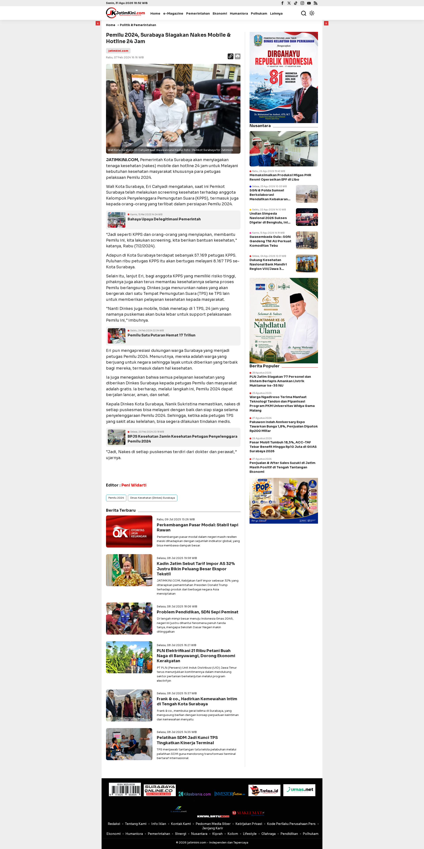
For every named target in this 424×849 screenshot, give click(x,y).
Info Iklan (158, 824)
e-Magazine (173, 13)
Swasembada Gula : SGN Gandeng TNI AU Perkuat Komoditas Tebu (270, 241)
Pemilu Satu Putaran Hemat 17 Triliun (161, 335)
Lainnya (276, 13)
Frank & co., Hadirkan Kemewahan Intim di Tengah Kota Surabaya (197, 701)
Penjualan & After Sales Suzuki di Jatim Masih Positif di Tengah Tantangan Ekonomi (282, 467)
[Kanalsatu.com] (213, 816)
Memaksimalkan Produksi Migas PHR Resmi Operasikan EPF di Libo (280, 177)
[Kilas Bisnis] (195, 794)
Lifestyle (250, 834)
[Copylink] (230, 57)
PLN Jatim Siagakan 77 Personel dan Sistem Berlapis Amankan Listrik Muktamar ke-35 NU (280, 381)
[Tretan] (264, 790)
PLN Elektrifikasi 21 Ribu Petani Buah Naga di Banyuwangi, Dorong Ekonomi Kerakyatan (196, 656)
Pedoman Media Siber (213, 824)
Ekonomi (220, 13)
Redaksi (114, 824)
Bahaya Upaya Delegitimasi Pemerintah (164, 219)
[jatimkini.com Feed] (315, 4)
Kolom (232, 834)
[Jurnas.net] (299, 790)
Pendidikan (289, 834)
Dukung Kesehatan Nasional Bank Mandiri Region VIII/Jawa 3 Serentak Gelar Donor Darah (268, 269)
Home (155, 13)
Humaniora (239, 13)
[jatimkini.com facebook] (282, 4)
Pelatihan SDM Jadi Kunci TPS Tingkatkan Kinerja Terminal (187, 740)
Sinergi (180, 834)
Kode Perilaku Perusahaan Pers (291, 824)
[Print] (237, 57)
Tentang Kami (135, 824)
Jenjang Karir (212, 828)
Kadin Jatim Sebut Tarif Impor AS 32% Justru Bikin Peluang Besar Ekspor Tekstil (196, 568)
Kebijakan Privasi (248, 824)
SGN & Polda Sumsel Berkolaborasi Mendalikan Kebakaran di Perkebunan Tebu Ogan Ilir (269, 199)
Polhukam (259, 13)
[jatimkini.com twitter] (289, 4)
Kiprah (217, 834)
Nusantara (199, 834)
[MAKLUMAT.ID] (248, 813)
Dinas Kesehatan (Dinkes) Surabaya (152, 497)
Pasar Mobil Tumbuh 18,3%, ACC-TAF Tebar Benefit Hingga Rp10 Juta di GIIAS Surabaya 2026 (283, 446)
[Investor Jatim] (230, 794)
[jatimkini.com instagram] (302, 4)
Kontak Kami (181, 824)
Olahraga (268, 834)
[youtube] (308, 4)
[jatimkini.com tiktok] (295, 4)
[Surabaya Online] (160, 790)
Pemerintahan (198, 13)
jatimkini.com (118, 50)
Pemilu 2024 (116, 497)
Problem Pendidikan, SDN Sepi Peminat (197, 612)
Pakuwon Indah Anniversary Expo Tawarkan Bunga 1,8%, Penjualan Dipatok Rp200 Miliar (284, 426)
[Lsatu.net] (178, 809)
